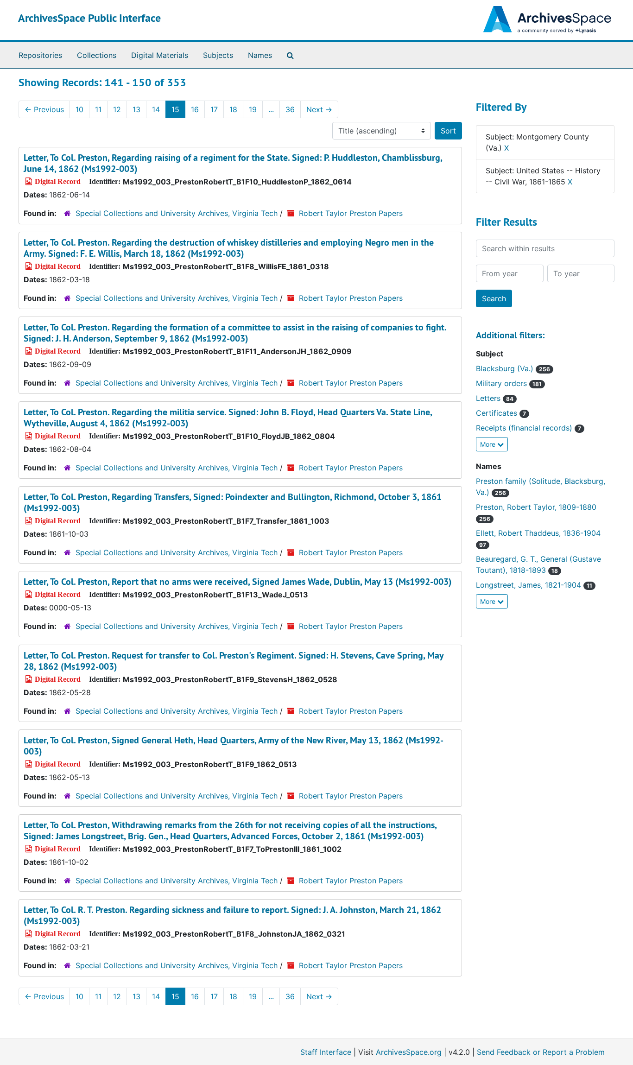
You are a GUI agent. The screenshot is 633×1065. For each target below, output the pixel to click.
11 (98, 109)
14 (156, 109)
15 (175, 109)
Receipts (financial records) (528, 427)
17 (214, 109)
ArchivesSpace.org (409, 1052)
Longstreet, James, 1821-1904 (534, 585)
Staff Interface (325, 1052)
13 (136, 109)
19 (253, 109)
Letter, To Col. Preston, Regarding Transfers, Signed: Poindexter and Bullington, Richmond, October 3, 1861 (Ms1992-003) (233, 502)
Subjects (218, 55)
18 (233, 109)
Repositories (40, 55)
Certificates (501, 413)
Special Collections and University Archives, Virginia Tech (177, 213)
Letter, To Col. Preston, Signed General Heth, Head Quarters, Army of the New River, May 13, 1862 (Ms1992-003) (233, 745)
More (488, 444)
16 (195, 109)
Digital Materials (159, 55)
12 (117, 109)
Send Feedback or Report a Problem (541, 1052)
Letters (494, 398)
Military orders (509, 383)
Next (319, 109)
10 (79, 109)
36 (290, 109)
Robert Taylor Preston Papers (351, 213)
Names (260, 55)
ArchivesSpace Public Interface (89, 18)
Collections (96, 55)
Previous (44, 109)
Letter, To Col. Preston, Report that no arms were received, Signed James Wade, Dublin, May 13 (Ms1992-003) (238, 582)
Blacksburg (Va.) (513, 368)
